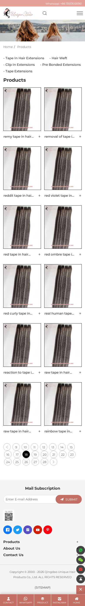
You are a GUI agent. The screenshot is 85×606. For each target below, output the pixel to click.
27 (35, 462)
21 (53, 454)
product (42, 602)
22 (63, 454)
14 (61, 447)
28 (44, 462)
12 (43, 447)
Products (24, 47)
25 (17, 462)
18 (26, 454)
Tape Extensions (18, 71)
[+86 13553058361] (80, 550)
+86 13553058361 (71, 3)
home (76, 602)
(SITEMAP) (43, 587)
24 (8, 462)
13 (52, 447)
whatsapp (25, 602)
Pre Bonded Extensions (61, 64)
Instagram (59, 602)
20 (44, 454)
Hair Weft (59, 58)
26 (26, 462)
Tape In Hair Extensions (24, 58)
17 (17, 454)
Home (8, 47)
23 (72, 454)
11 (34, 447)
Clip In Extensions (20, 64)
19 (35, 454)
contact (8, 602)
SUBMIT (71, 499)
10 (25, 447)
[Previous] (7, 447)
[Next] (53, 462)
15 (71, 447)
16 (7, 454)
